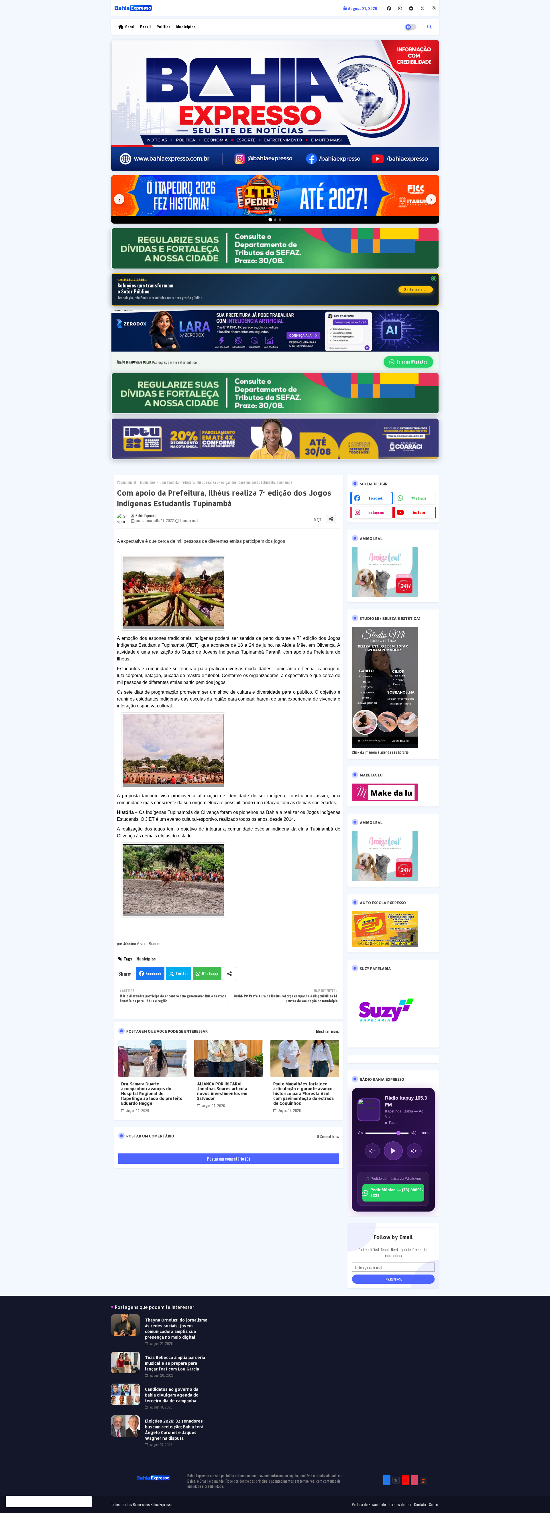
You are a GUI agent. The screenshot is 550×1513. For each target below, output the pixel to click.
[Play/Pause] (393, 1150)
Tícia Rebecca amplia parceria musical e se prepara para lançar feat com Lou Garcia (175, 1363)
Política (163, 26)
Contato (420, 1504)
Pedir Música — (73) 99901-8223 (396, 1192)
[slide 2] (275, 219)
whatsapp (418, 498)
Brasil (145, 26)
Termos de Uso (400, 1504)
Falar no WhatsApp (412, 362)
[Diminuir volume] (372, 1150)
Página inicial (126, 482)
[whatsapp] (400, 8)
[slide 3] (280, 219)
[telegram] (411, 8)
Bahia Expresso (161, 1504)
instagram (376, 512)
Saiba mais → (415, 289)
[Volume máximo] (414, 1133)
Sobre (433, 1504)
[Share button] (229, 973)
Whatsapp (210, 973)
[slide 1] (270, 219)
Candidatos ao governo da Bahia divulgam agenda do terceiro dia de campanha (172, 1395)
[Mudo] (360, 1133)
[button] (429, 26)
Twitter (182, 973)
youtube (418, 512)
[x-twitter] (422, 8)
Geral (129, 26)
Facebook (153, 973)
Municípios (186, 26)
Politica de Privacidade (369, 1504)
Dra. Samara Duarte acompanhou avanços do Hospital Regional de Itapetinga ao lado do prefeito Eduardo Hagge (151, 1093)
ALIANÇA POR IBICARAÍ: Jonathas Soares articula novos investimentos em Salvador (222, 1091)
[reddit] (423, 1480)
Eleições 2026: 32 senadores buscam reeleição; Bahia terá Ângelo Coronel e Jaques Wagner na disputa (174, 1430)
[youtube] (405, 1480)
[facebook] (388, 8)
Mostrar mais (327, 1031)
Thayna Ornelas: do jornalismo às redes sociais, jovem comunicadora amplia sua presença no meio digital (176, 1328)
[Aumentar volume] (414, 1150)
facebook (376, 498)
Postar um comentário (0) (228, 1158)
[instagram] (433, 8)
